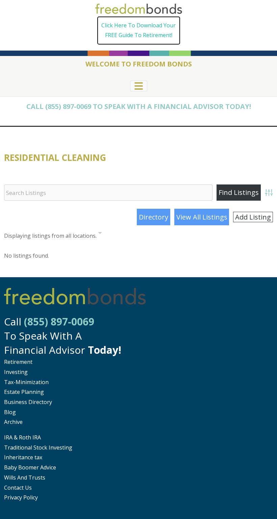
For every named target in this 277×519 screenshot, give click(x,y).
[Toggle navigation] (138, 86)
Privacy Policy (21, 497)
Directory (153, 217)
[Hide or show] (100, 234)
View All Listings (201, 217)
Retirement (18, 362)
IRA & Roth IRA (22, 437)
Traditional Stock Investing (38, 447)
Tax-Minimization (26, 382)
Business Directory (28, 402)
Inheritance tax (23, 457)
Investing (16, 372)
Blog (10, 412)
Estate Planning (24, 392)
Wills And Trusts (24, 477)
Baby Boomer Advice (30, 467)
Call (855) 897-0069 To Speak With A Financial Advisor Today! (138, 106)
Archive (13, 422)
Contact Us (18, 487)
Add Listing (253, 217)
